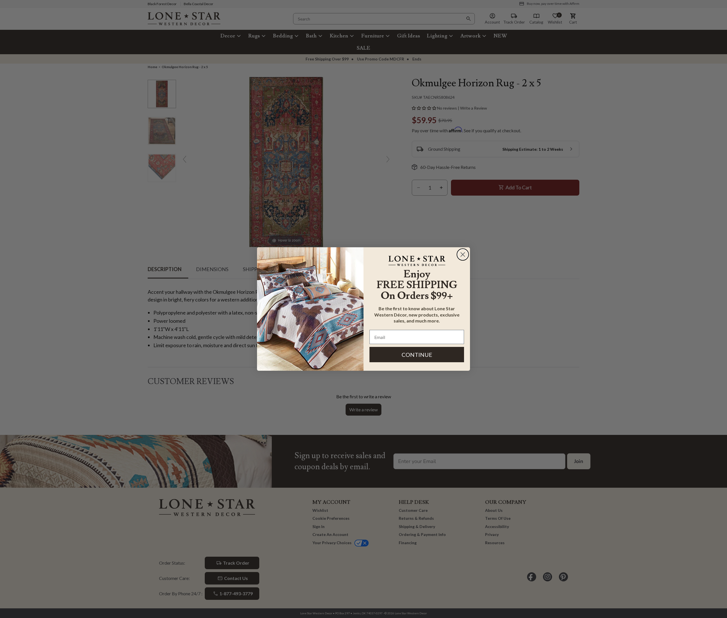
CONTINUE (417, 354)
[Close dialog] (463, 254)
